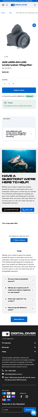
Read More (19, 319)
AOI (10, 13)
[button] (19, 134)
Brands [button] (5, 347)
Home (3, 13)
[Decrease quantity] (4, 84)
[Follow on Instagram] (26, 396)
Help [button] (4, 352)
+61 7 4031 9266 (10, 371)
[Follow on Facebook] (21, 396)
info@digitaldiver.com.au (13, 374)
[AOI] (19, 57)
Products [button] (6, 343)
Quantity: (5, 79)
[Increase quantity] (13, 84)
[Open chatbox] (33, 413)
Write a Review (21, 240)
